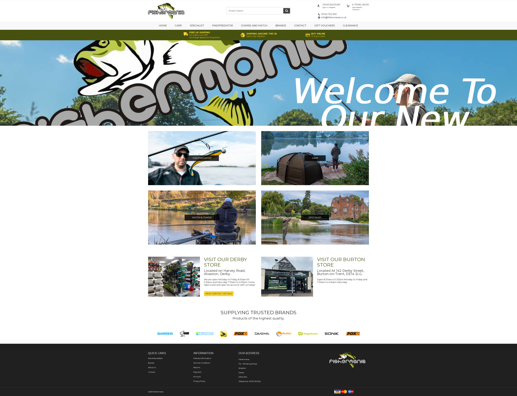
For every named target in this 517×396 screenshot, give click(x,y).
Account (197, 377)
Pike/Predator (222, 25)
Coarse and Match (254, 25)
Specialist (197, 25)
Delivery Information (202, 358)
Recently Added (155, 358)
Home (163, 25)
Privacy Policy (199, 381)
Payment (197, 372)
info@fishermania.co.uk (333, 17)
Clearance (350, 25)
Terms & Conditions (201, 363)
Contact (300, 25)
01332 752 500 (329, 14)
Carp (178, 25)
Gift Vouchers (324, 25)
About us (152, 367)
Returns (196, 367)
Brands (280, 25)
